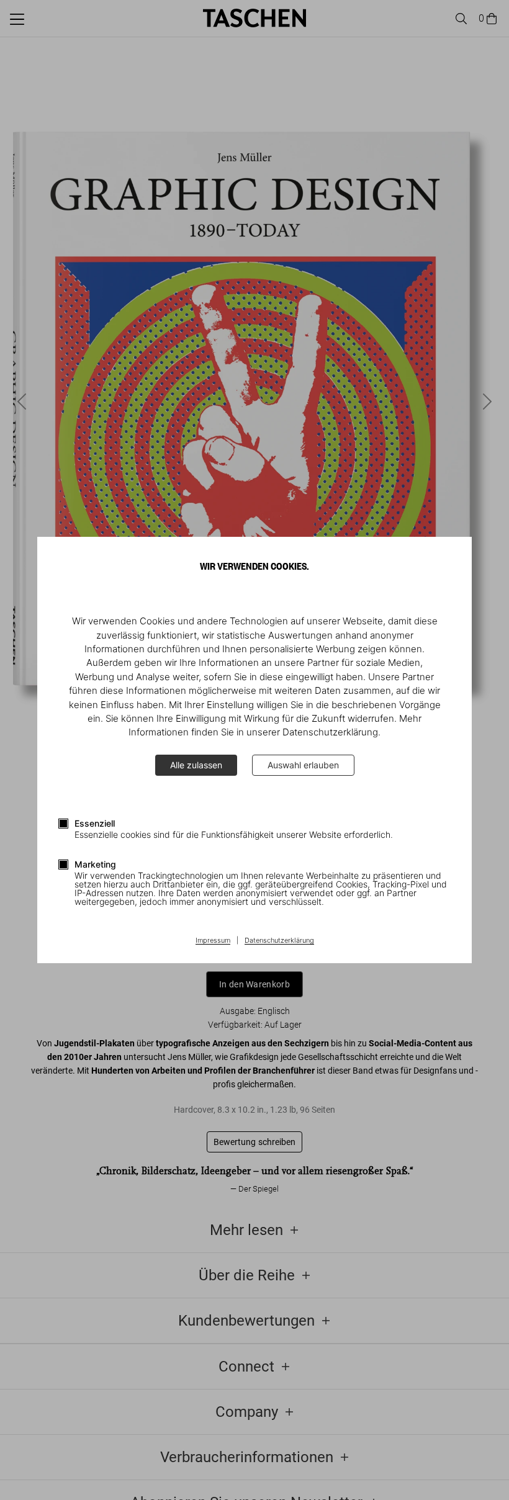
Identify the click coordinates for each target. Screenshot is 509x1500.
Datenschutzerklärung (279, 941)
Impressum (213, 941)
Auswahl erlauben (303, 765)
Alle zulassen (196, 765)
